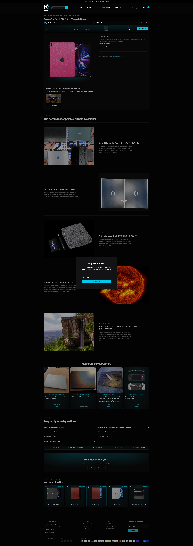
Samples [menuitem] (97, 7)
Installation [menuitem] (106, 7)
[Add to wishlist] (134, 28)
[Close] (114, 259)
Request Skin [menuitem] (117, 7)
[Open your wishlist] (136, 7)
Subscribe (96, 281)
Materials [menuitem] (89, 7)
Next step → (142, 28)
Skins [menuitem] (80, 7)
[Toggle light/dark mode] (140, 7)
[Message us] (144, 7)
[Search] (66, 7)
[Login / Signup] (132, 7)
